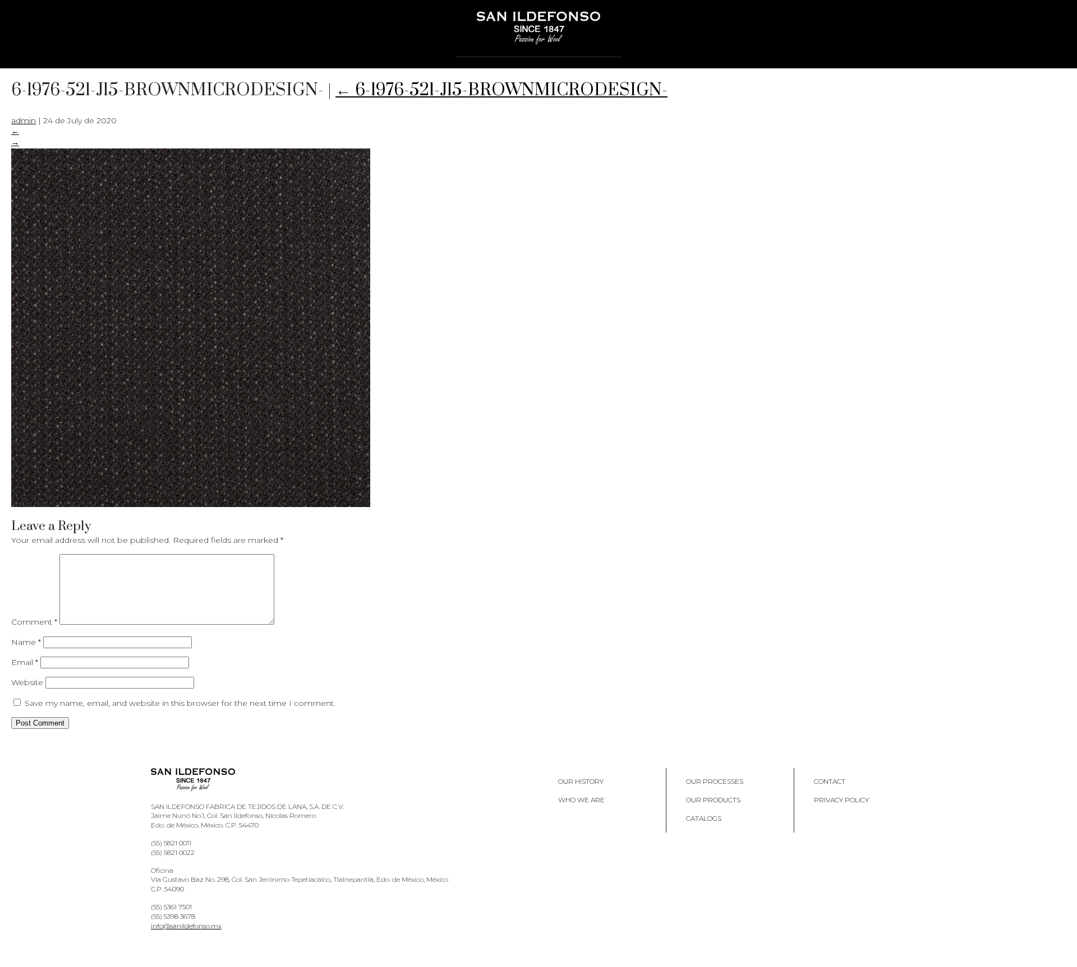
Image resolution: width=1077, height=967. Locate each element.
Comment (34, 622)
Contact (829, 781)
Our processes (714, 781)
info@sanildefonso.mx (186, 926)
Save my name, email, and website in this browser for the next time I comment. (180, 703)
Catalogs (703, 818)
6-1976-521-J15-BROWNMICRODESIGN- (501, 90)
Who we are (581, 800)
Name (26, 642)
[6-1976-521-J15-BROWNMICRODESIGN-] (190, 504)
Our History (581, 781)
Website (27, 682)
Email (24, 662)
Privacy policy (841, 800)
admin (23, 120)
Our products (713, 800)
